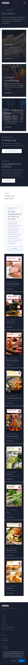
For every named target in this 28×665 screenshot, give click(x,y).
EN (16, 2)
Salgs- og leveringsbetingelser (8, 627)
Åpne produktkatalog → (12, 151)
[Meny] (24, 3)
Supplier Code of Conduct (7, 629)
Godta (21, 660)
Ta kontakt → (8, 180)
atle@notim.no (5, 640)
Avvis (14, 660)
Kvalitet (3, 618)
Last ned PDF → (10, 288)
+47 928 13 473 (5, 638)
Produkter (4, 616)
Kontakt (3, 622)
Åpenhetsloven (5, 624)
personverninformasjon (17, 656)
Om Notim (4, 620)
